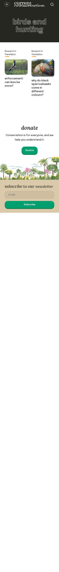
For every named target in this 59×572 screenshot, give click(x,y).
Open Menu (7, 4)
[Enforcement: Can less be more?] (16, 68)
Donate (29, 150)
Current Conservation (29, 4)
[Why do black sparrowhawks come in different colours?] (42, 69)
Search (52, 4)
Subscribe (29, 204)
